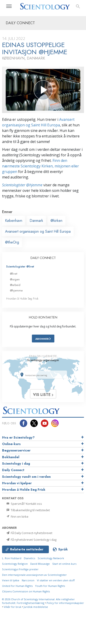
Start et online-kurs (64, 563)
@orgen (15, 279)
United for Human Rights (17, 586)
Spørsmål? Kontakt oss (26, 504)
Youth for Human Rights (50, 586)
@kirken (56, 220)
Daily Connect (13, 470)
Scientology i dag (16, 463)
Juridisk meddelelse (36, 607)
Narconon (28, 580)
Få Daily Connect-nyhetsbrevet (31, 533)
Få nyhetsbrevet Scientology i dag (33, 540)
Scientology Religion (15, 563)
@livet (13, 273)
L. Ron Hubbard (11, 558)
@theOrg (12, 242)
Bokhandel (10, 457)
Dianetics (29, 558)
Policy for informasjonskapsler (65, 603)
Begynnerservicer (16, 450)
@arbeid (15, 285)
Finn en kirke (19, 516)
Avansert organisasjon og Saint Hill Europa (38, 231)
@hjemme (16, 290)
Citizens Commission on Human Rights (26, 591)
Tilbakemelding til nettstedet (30, 510)
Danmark (36, 220)
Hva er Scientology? (18, 437)
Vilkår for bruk (12, 607)
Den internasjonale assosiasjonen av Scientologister (34, 574)
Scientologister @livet (20, 266)
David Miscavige (40, 563)
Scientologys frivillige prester (20, 569)
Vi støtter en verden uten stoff (56, 580)
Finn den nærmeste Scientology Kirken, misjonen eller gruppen (40, 166)
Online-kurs (11, 444)
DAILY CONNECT (43, 258)
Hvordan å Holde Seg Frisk (22, 298)
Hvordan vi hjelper (17, 483)
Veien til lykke (10, 580)
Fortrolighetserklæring (30, 603)
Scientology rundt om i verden (26, 476)
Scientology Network (51, 558)
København (13, 220)
